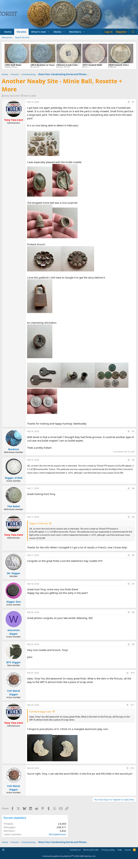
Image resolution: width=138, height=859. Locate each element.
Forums (21, 31)
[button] (48, 32)
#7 (133, 583)
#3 (133, 459)
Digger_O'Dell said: (38, 523)
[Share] (128, 102)
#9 (133, 644)
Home (8, 31)
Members (75, 31)
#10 (132, 672)
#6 (133, 555)
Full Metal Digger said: (40, 711)
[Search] (133, 32)
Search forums (22, 37)
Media (57, 31)
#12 (132, 768)
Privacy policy (108, 849)
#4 (133, 488)
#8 (133, 612)
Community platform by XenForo (69, 856)
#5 (133, 517)
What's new (38, 31)
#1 (133, 102)
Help (119, 849)
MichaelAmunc (57, 834)
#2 (133, 431)
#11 (132, 705)
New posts (7, 37)
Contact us (75, 849)
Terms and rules (91, 849)
